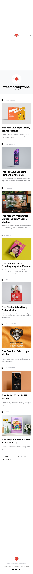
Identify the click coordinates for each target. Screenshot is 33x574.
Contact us (16, 566)
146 (3, 459)
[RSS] (20, 569)
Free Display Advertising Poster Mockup (14, 309)
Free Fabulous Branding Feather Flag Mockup (14, 173)
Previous (7, 456)
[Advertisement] (16, 16)
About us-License (8, 566)
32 (25, 456)
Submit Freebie (25, 566)
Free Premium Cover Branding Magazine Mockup (16, 265)
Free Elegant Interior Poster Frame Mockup (16, 441)
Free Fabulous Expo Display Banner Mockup (16, 129)
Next (7, 459)
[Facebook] (13, 569)
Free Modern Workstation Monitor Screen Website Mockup (15, 219)
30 (18, 456)
